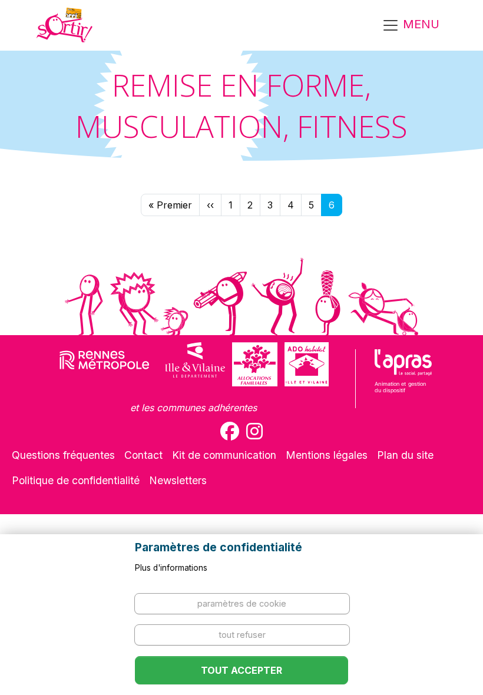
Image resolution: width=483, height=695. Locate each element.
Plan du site (405, 455)
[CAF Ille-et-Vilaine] (254, 364)
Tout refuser (242, 635)
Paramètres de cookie (241, 603)
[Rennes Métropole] (104, 364)
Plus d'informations (171, 567)
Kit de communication (224, 455)
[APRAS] (403, 378)
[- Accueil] (64, 25)
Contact (143, 455)
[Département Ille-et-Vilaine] (195, 364)
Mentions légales (327, 455)
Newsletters (178, 480)
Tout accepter (241, 670)
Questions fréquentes (63, 455)
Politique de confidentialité (76, 480)
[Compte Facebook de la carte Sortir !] (229, 431)
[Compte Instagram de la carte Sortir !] (254, 431)
